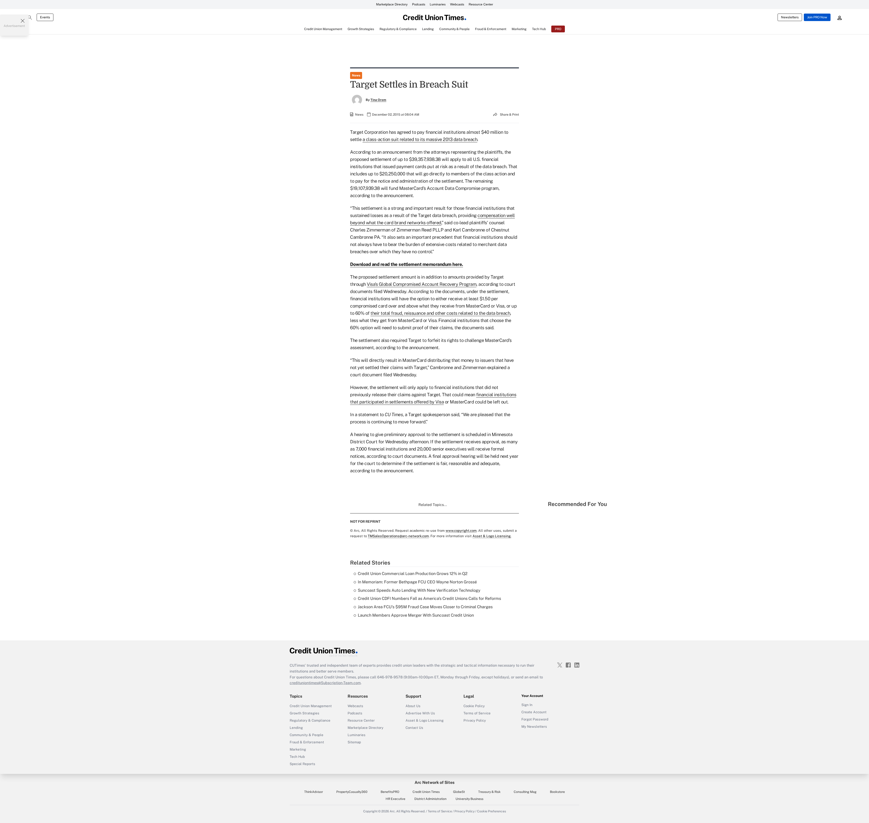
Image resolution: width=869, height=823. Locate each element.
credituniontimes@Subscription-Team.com (325, 683)
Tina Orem (378, 100)
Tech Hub (297, 757)
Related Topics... (432, 505)
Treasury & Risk (489, 792)
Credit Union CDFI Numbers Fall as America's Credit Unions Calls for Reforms (429, 598)
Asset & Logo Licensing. (492, 536)
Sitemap (354, 742)
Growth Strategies (304, 713)
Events (45, 17)
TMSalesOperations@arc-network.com (398, 536)
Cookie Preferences (491, 811)
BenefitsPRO (390, 792)
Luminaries (438, 4)
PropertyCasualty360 (352, 792)
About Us (413, 706)
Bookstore (557, 792)
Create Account (534, 712)
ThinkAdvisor (313, 792)
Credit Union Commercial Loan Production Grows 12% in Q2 (413, 573)
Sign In (526, 705)
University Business (469, 799)
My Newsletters (534, 726)
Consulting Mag (525, 792)
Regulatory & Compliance (310, 720)
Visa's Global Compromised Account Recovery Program (421, 284)
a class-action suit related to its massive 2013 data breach (420, 139)
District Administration (430, 799)
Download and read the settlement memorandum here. (406, 264)
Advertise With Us (420, 713)
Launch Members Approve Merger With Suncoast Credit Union (416, 615)
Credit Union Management (311, 706)
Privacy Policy (474, 720)
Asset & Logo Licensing (425, 720)
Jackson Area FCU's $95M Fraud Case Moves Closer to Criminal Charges (425, 606)
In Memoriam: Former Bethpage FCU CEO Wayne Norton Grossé (417, 582)
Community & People (306, 735)
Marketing (298, 749)
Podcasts (418, 4)
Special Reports (302, 764)
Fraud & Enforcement (307, 742)
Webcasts (457, 4)
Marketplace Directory (392, 4)
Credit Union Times (426, 792)
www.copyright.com (461, 530)
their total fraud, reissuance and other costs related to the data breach (440, 313)
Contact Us (414, 728)
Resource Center (481, 4)
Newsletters (790, 17)
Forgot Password (534, 719)
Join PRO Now (817, 17)
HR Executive (395, 799)
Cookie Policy (474, 706)
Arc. (393, 811)
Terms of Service (477, 713)
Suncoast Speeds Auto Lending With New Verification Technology (419, 590)
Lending (296, 728)
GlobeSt (459, 792)
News (356, 75)
